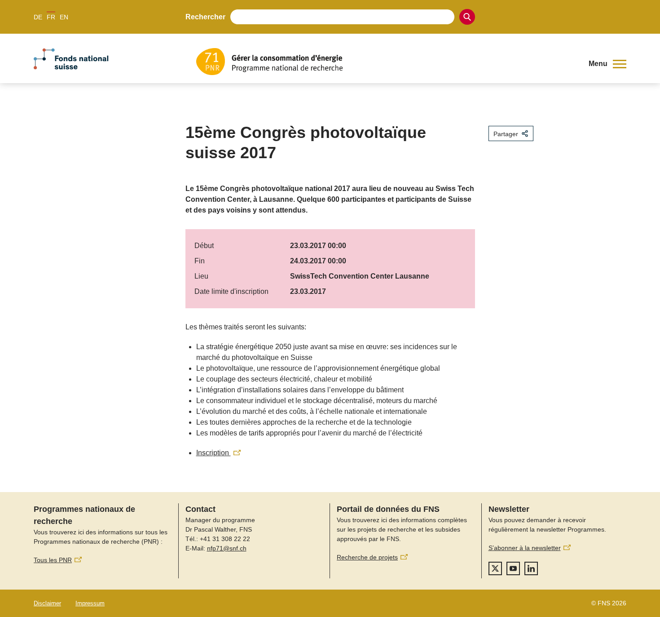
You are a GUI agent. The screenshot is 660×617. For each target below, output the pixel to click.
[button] (607, 64)
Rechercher (205, 17)
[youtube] (513, 568)
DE (38, 17)
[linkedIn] (531, 568)
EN (64, 17)
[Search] (467, 17)
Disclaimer (47, 603)
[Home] (385, 61)
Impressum (90, 603)
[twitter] (495, 568)
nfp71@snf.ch (226, 548)
